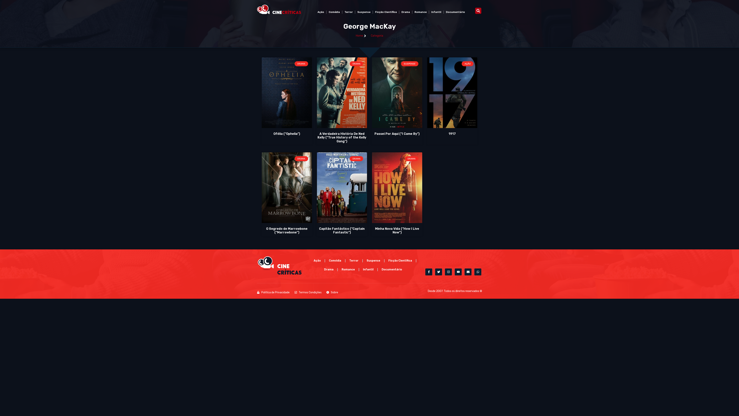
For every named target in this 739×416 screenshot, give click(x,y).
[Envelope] (468, 271)
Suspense (363, 12)
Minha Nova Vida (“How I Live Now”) (397, 230)
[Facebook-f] (428, 271)
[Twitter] (438, 271)
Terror (348, 12)
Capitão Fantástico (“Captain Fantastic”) (342, 230)
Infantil (436, 12)
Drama (405, 12)
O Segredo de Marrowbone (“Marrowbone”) (287, 230)
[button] (478, 11)
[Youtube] (458, 271)
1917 (452, 134)
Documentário (455, 12)
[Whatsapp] (477, 271)
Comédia (334, 12)
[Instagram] (448, 271)
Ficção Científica (386, 12)
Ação (321, 12)
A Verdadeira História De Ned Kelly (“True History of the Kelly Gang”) (342, 137)
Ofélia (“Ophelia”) (286, 134)
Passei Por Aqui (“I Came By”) (397, 134)
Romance (421, 12)
